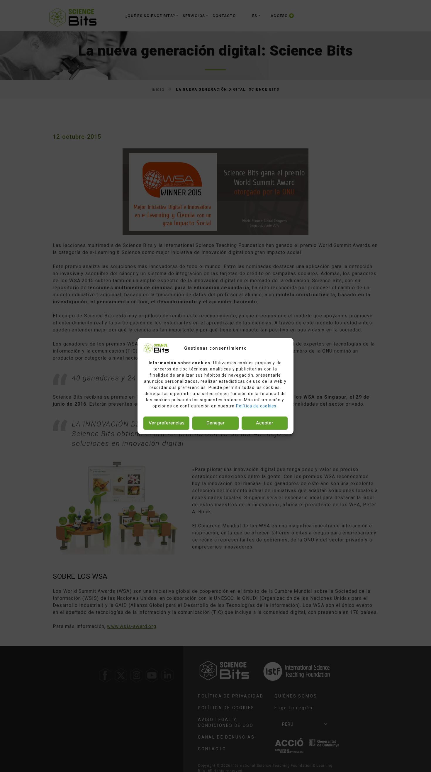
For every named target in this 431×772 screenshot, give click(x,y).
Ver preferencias (166, 423)
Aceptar (264, 423)
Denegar (215, 423)
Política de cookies (256, 406)
